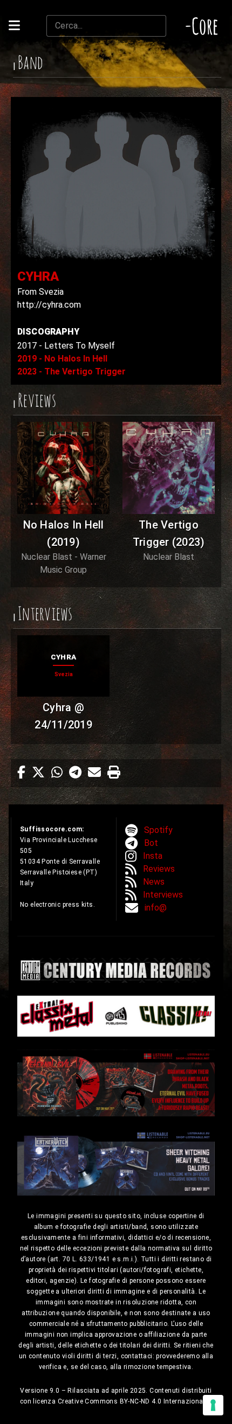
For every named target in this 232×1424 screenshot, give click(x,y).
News (154, 882)
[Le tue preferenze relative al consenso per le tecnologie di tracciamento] (213, 1405)
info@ (156, 907)
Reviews (159, 869)
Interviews (163, 895)
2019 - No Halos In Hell (62, 358)
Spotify (158, 830)
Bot (151, 843)
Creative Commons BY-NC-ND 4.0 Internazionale (134, 1401)
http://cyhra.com (49, 305)
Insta (152, 856)
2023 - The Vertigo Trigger (71, 371)
